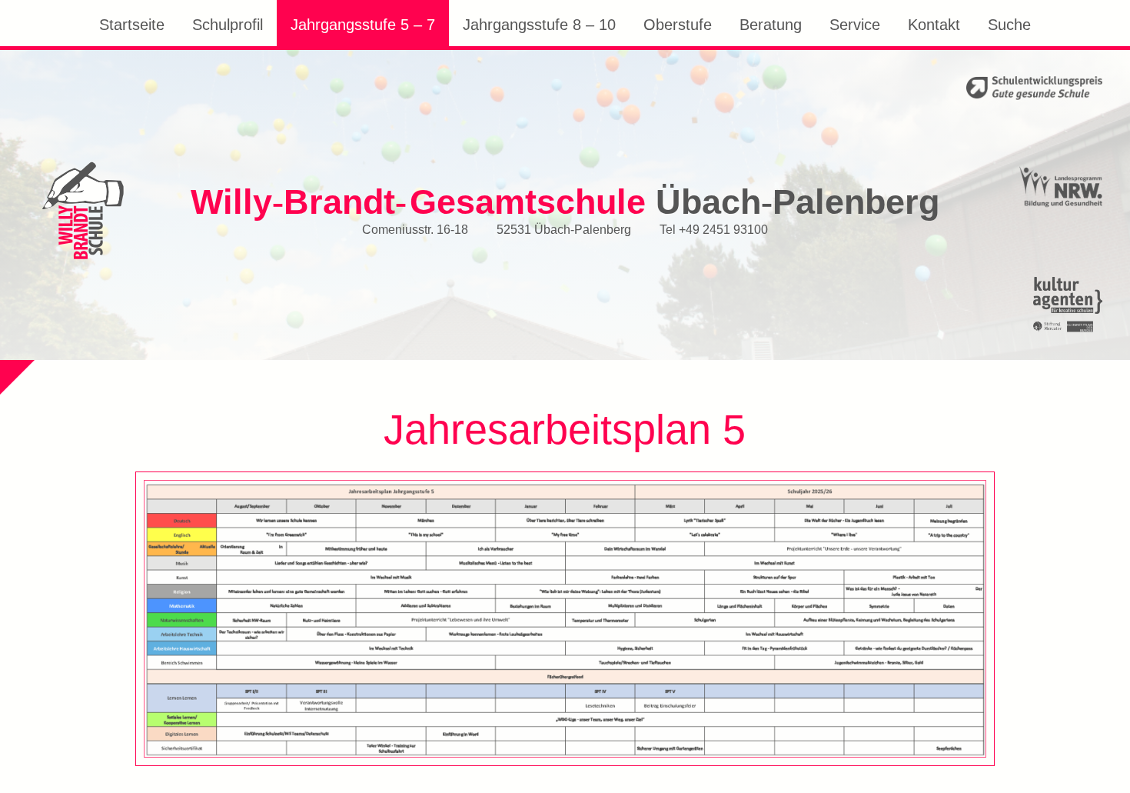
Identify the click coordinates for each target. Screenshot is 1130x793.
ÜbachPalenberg (565, 201)
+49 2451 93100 (723, 228)
